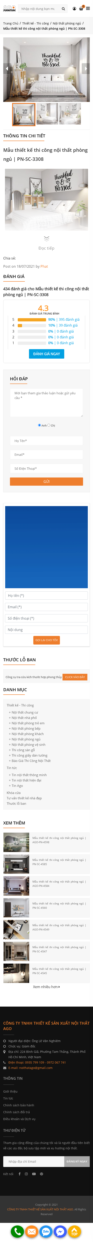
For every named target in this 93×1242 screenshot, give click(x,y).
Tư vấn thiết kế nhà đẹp (24, 798)
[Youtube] (34, 1174)
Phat (44, 266)
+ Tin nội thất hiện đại (25, 780)
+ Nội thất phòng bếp (24, 728)
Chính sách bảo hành (18, 1105)
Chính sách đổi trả (16, 1112)
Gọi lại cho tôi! (46, 640)
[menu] (88, 8)
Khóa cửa (14, 793)
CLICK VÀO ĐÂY (75, 677)
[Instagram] (26, 1174)
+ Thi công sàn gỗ (22, 750)
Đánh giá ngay (46, 354)
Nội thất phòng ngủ (67, 23)
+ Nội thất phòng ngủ (24, 739)
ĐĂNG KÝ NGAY (77, 1161)
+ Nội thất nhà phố (23, 717)
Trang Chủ (10, 23)
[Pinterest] (41, 1174)
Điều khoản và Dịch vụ (19, 1119)
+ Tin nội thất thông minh (28, 775)
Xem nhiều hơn (46, 986)
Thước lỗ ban (16, 803)
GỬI (46, 481)
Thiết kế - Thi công (35, 23)
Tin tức (12, 768)
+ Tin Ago (16, 785)
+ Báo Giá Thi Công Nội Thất (30, 760)
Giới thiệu (10, 1091)
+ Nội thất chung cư (23, 712)
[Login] (74, 8)
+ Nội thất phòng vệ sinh (27, 744)
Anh (44, 425)
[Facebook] (20, 1174)
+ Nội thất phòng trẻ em (27, 723)
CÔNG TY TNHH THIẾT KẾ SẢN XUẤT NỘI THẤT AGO (40, 1209)
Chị (53, 425)
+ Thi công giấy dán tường (28, 755)
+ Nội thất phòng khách (26, 734)
